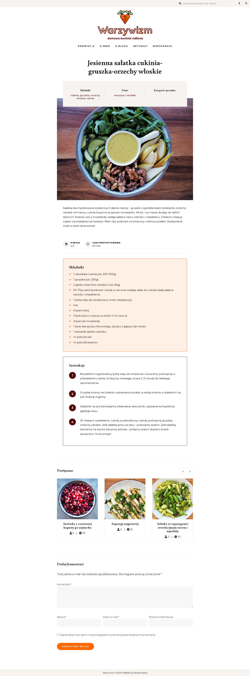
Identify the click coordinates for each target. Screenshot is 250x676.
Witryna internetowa (161, 617)
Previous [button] (182, 471)
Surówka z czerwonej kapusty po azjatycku (77, 525)
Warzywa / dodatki (125, 95)
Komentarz (64, 584)
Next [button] (189, 471)
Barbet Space (140, 672)
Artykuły (140, 46)
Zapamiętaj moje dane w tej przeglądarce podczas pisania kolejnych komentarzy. (108, 634)
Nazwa (62, 617)
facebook (239, 3)
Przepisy (85, 46)
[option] (77, 509)
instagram (246, 3)
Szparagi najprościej (125, 524)
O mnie (105, 46)
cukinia (74, 95)
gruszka (84, 95)
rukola (90, 98)
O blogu (121, 46)
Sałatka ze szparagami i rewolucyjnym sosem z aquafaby (172, 527)
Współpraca (162, 46)
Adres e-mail (111, 617)
